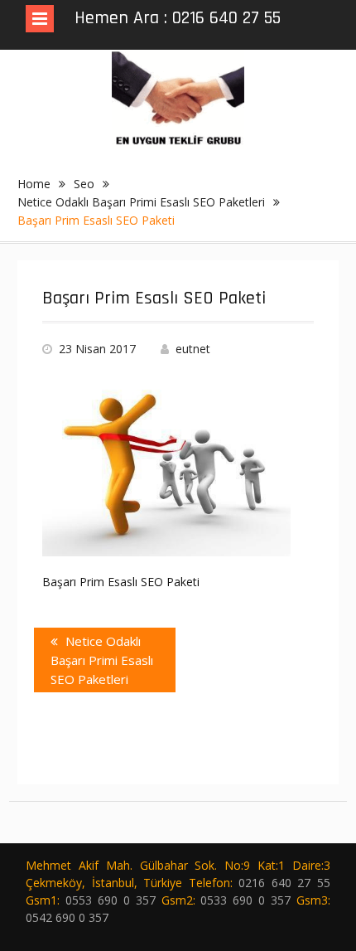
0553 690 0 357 (110, 900)
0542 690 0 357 (67, 917)
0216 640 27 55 (284, 882)
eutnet (193, 349)
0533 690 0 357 (245, 900)
